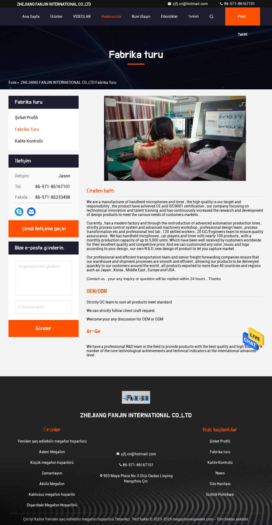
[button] (148, 175)
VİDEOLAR (82, 16)
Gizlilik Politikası (220, 494)
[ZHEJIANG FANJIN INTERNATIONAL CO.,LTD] (136, 397)
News (220, 473)
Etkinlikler (169, 16)
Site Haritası (220, 484)
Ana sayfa (31, 16)
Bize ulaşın (141, 16)
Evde (12, 82)
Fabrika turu (220, 452)
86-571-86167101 (239, 4)
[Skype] (19, 211)
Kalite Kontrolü (220, 462)
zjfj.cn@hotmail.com (191, 4)
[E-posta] (31, 211)
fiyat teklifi (242, 20)
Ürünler (56, 16)
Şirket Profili (220, 441)
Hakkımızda (111, 16)
